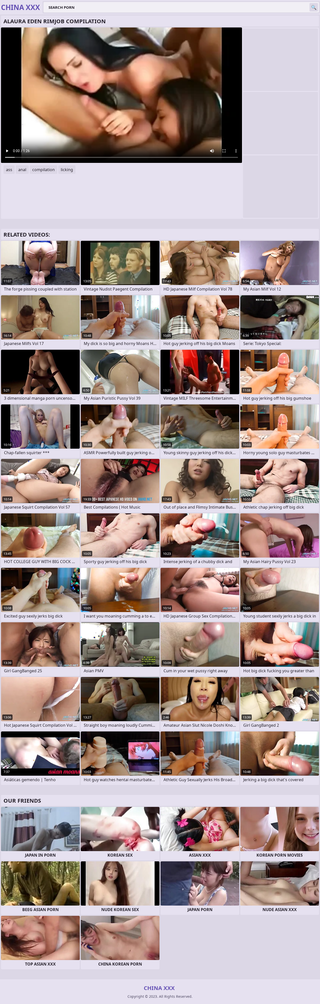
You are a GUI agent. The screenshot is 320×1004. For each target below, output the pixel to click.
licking (67, 169)
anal (22, 169)
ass (9, 169)
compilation (43, 169)
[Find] (314, 7)
